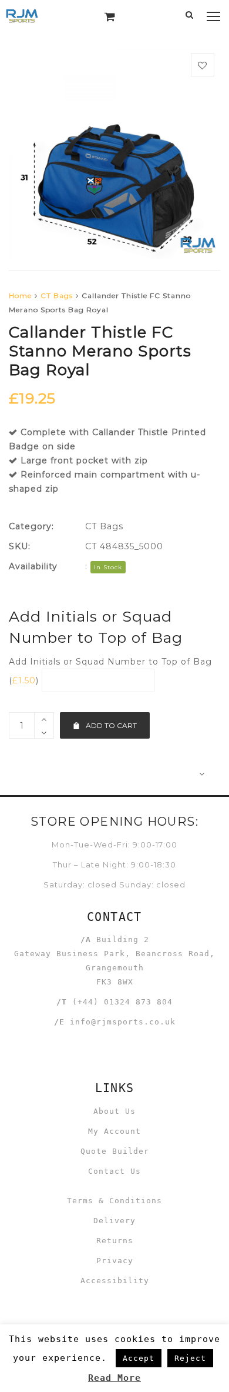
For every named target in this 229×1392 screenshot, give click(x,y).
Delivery (114, 1220)
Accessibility (114, 1280)
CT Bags (57, 295)
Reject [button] (190, 1358)
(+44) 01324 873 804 (122, 1001)
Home (20, 295)
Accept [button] (138, 1358)
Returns (114, 1240)
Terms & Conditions (114, 1200)
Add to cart (111, 725)
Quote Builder (114, 1151)
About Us (114, 1111)
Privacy (114, 1260)
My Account (114, 1131)
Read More (114, 1378)
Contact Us (114, 1171)
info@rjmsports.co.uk (123, 1021)
